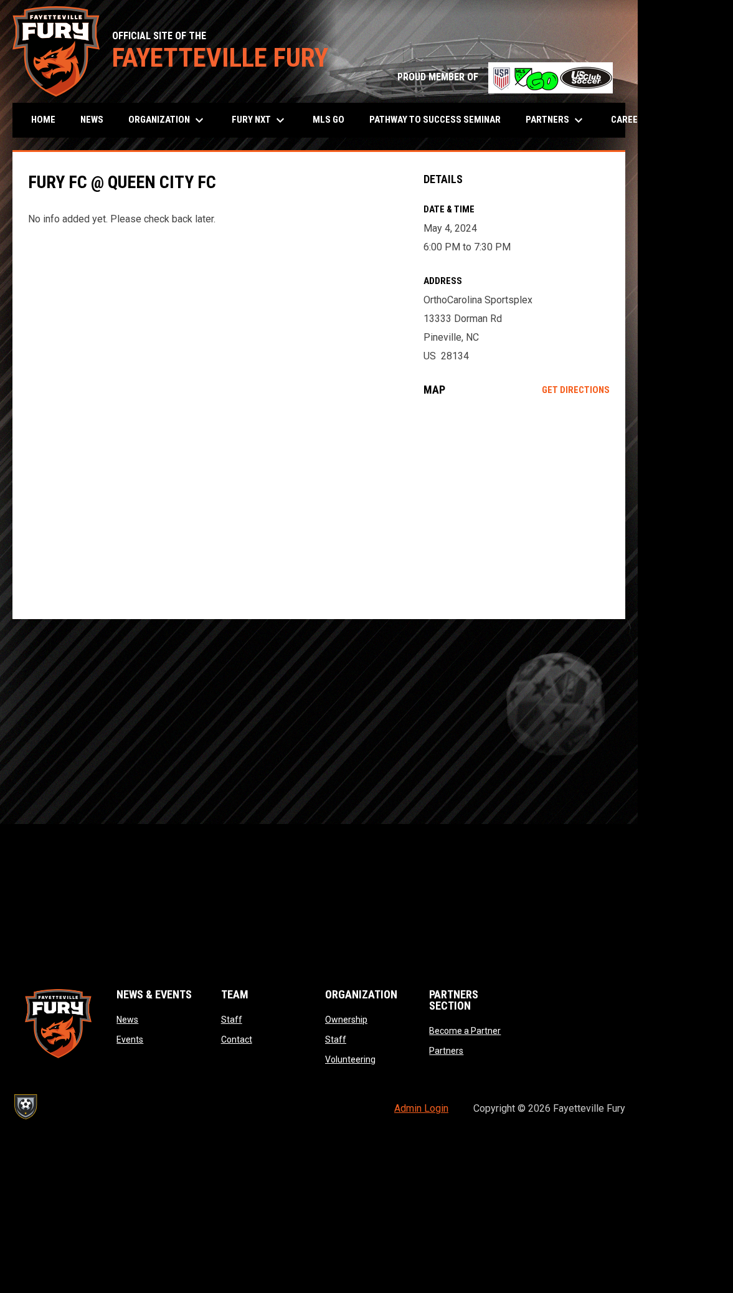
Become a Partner (465, 1031)
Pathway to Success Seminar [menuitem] (435, 119)
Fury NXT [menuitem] (260, 120)
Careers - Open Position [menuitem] (666, 119)
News (127, 1020)
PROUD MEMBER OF (505, 77)
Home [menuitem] (43, 119)
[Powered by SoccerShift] (24, 1106)
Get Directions (576, 389)
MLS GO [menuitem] (328, 119)
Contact (236, 1039)
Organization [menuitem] (167, 120)
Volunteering (350, 1059)
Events (129, 1039)
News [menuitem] (91, 119)
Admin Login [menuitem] (421, 1108)
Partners (446, 1051)
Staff (231, 1020)
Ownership (346, 1020)
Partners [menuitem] (556, 120)
